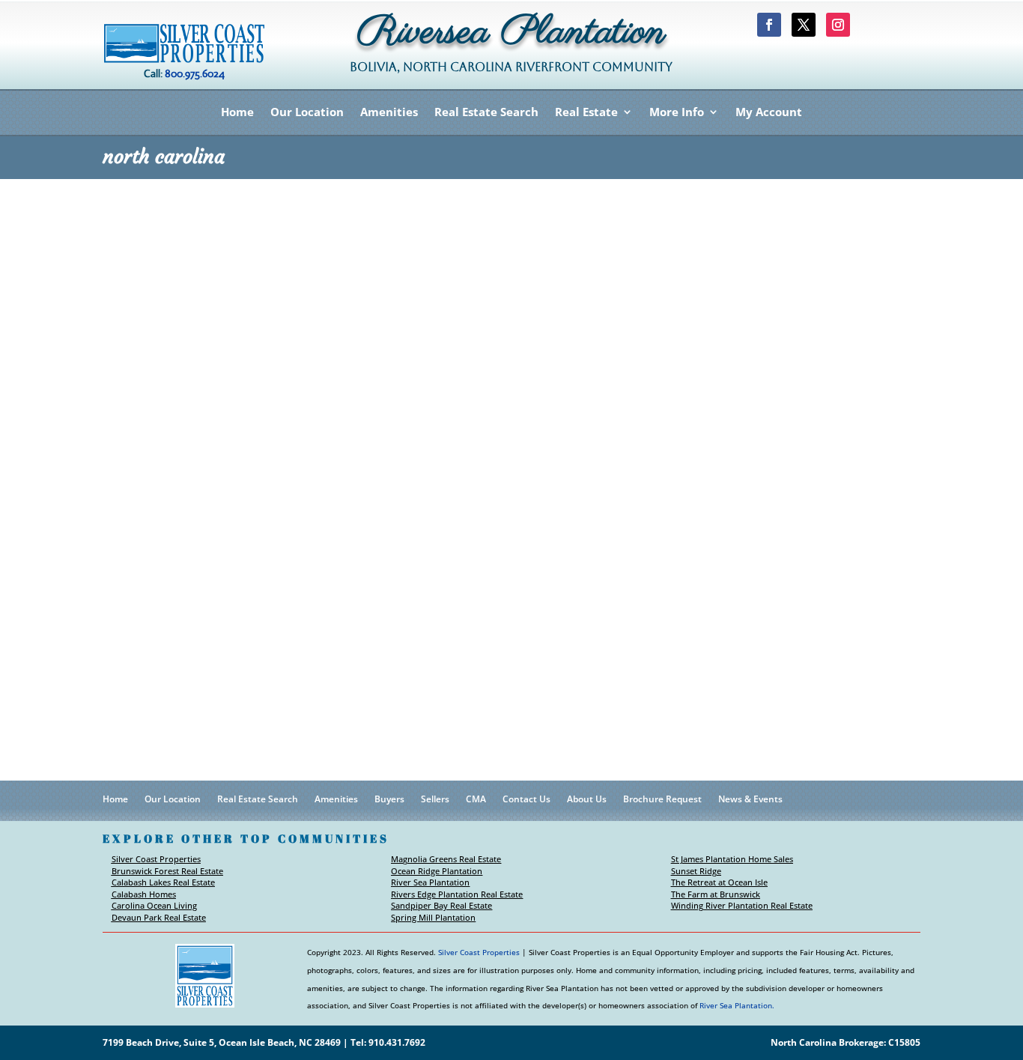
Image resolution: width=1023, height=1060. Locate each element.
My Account (768, 112)
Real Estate (586, 112)
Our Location (307, 112)
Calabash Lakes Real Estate (163, 882)
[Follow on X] (804, 25)
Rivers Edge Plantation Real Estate (457, 894)
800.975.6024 (195, 73)
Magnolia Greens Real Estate (446, 858)
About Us (587, 799)
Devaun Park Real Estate (159, 917)
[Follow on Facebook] (769, 25)
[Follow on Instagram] (838, 25)
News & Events (750, 799)
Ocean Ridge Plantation (436, 870)
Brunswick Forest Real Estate (167, 870)
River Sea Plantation (430, 882)
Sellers (435, 799)
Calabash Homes (144, 894)
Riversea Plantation (511, 36)
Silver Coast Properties (156, 858)
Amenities (389, 112)
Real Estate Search (486, 112)
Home (237, 112)
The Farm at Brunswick (715, 894)
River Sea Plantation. (736, 1005)
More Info (676, 112)
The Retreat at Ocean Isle (719, 882)
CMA (476, 799)
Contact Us (526, 799)
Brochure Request (662, 799)
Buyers (389, 799)
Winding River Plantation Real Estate (742, 905)
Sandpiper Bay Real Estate (441, 905)
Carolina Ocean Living (154, 905)
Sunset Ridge (696, 870)
